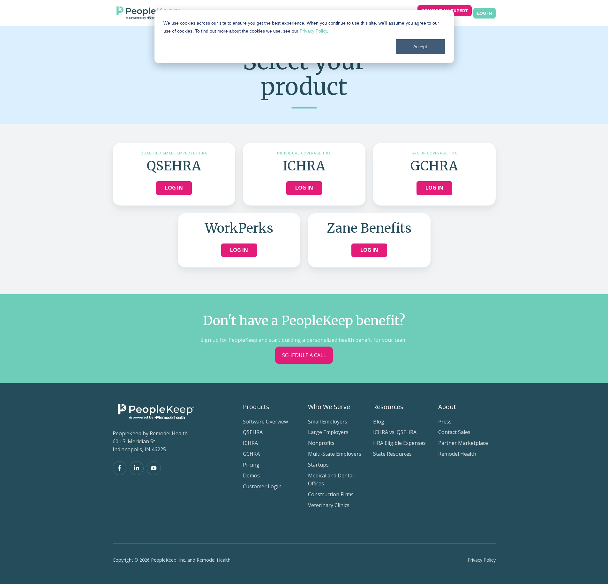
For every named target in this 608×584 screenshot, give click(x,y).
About (447, 406)
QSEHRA (253, 432)
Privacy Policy (313, 31)
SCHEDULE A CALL (304, 355)
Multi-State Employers (334, 453)
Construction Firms (331, 494)
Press (445, 421)
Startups (318, 464)
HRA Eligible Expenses (399, 442)
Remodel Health (457, 453)
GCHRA (251, 453)
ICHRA (250, 442)
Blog (378, 421)
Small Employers (327, 421)
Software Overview (265, 421)
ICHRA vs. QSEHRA (395, 432)
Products (256, 406)
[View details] (120, 468)
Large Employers (328, 432)
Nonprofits (321, 442)
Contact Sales (454, 432)
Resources (388, 406)
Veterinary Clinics (328, 505)
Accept (420, 46)
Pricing (251, 464)
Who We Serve (329, 406)
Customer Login (262, 486)
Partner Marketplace (463, 442)
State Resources (392, 453)
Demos (251, 475)
